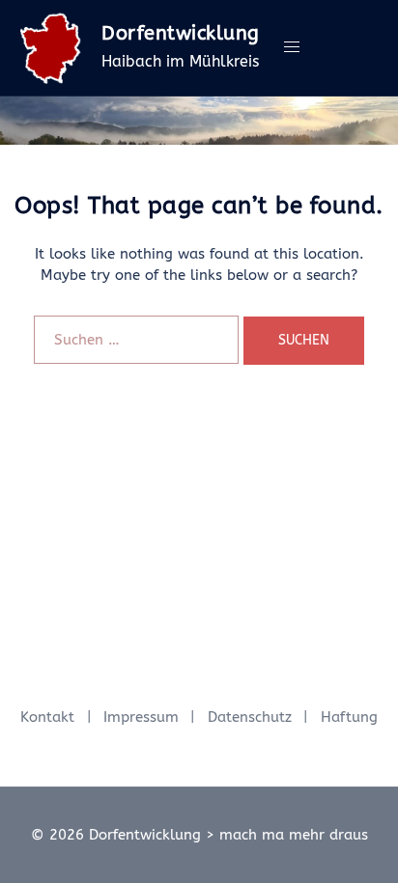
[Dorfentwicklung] (50, 48)
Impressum (141, 717)
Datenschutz (250, 717)
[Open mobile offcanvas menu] (291, 48)
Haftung (349, 717)
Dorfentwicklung (180, 33)
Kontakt (47, 717)
